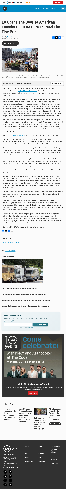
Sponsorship (41, 461)
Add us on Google (57, 83)
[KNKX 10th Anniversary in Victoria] (33, 357)
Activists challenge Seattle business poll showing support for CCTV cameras (25, 306)
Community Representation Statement (55, 451)
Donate (58, 2)
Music (7, 321)
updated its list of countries (27, 91)
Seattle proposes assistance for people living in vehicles (19, 288)
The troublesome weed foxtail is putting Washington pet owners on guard (24, 294)
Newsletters (41, 453)
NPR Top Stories (10, 250)
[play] (4, 9)
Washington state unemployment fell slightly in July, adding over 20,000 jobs (26, 300)
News (14, 321)
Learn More (33, 393)
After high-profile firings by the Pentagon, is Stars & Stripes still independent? (55, 414)
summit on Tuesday (18, 135)
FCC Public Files (55, 463)
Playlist (40, 446)
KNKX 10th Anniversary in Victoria (33, 384)
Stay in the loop (40, 324)
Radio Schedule (29, 461)
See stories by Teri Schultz (11, 243)
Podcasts (40, 450)
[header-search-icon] (50, 2)
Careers (40, 457)
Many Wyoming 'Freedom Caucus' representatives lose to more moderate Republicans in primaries (25, 415)
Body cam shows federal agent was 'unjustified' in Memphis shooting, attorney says (40, 423)
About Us (27, 446)
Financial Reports (55, 446)
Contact (27, 450)
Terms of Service (55, 455)
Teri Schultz (10, 37)
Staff (26, 453)
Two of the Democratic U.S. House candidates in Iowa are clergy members (9, 414)
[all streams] (63, 8)
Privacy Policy (30, 327)
